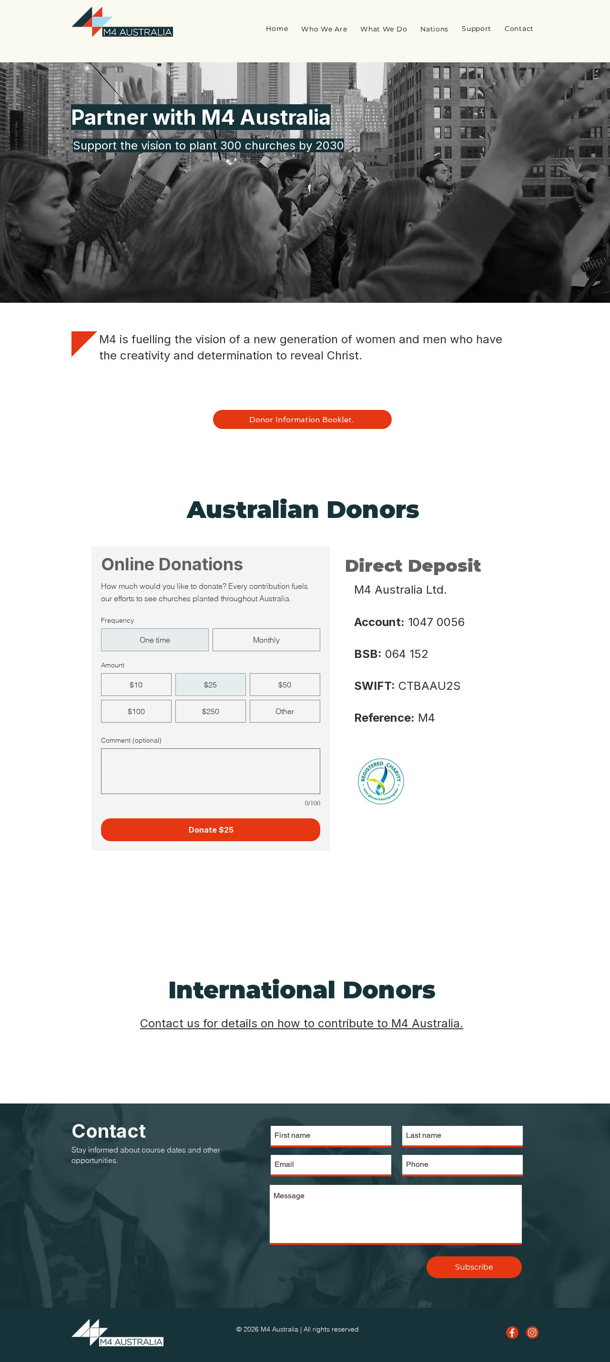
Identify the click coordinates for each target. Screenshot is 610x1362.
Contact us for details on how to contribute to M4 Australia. (301, 1023)
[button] (324, 29)
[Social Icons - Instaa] (532, 1332)
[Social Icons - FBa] (512, 1332)
